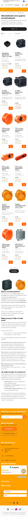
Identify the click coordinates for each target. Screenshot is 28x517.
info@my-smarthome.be (10, 460)
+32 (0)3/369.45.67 (9, 456)
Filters (13, 29)
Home (2, 13)
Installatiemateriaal (10, 13)
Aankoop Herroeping (9, 433)
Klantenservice (9, 429)
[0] (26, 5)
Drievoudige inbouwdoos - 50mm (6, 168)
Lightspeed (5, 514)
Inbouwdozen (21, 13)
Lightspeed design (13, 514)
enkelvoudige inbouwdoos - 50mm (6, 130)
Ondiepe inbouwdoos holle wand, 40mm (20, 206)
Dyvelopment (22, 514)
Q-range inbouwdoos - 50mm (19, 54)
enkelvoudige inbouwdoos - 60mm (6, 246)
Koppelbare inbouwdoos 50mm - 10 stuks (7, 55)
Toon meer (14, 271)
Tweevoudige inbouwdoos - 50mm (19, 130)
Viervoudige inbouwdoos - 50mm (19, 168)
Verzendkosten (4, 66)
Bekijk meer (20, 476)
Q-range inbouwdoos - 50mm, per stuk (6, 92)
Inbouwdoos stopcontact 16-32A (20, 246)
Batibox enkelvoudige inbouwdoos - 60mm (6, 207)
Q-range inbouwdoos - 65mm (19, 92)
